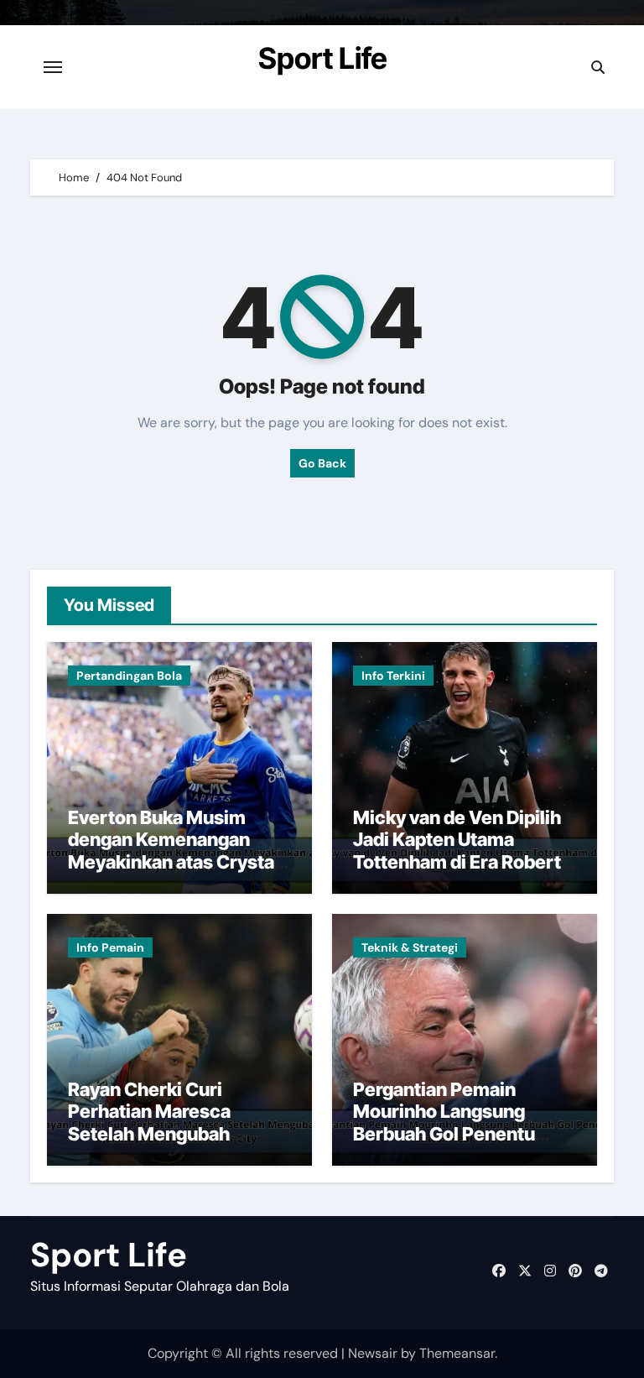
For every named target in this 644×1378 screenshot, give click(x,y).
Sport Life (322, 58)
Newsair (372, 1353)
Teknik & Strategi (409, 947)
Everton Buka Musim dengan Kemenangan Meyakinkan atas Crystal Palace (173, 850)
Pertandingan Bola (129, 675)
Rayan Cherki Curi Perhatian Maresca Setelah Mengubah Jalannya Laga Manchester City (149, 1133)
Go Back (322, 463)
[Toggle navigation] (53, 67)
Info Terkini (393, 675)
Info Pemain (110, 947)
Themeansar (457, 1353)
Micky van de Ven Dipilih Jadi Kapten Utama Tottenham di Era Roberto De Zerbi (462, 850)
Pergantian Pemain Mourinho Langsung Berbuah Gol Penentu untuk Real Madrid (444, 1122)
